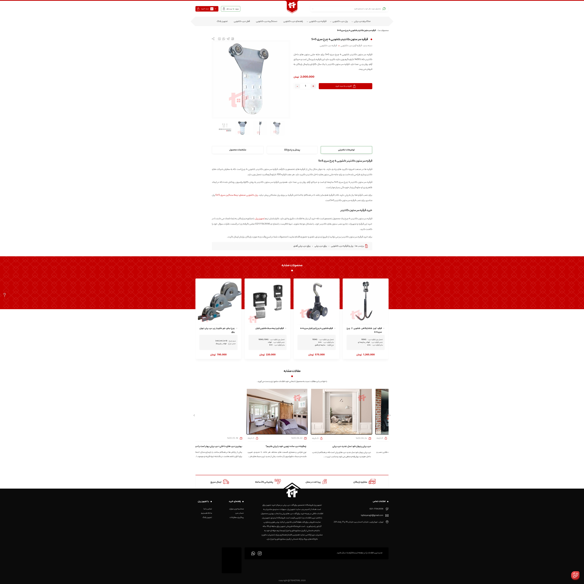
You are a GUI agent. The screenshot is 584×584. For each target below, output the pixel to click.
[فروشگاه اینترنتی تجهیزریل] (292, 9)
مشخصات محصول (237, 150)
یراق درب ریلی (321, 246)
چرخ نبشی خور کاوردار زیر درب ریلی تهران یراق (217, 330)
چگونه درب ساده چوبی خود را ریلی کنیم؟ (301, 446)
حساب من (239, 513)
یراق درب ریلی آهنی (302, 246)
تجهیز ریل (260, 219)
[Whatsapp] (253, 553)
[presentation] (390, 416)
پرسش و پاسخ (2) (292, 150)
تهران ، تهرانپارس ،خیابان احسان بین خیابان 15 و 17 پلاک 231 (359, 522)
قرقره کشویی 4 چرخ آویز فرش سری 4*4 (316, 328)
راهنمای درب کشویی (293, 21)
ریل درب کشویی (340, 21)
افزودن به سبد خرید (343, 86)
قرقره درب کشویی (317, 21)
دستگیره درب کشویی (266, 21)
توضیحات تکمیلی (346, 150)
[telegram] (228, 38)
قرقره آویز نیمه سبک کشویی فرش (269, 328)
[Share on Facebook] (232, 38)
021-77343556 (376, 508)
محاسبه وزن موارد (236, 508)
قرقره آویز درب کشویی (351, 45)
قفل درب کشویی (242, 21)
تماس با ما (207, 508)
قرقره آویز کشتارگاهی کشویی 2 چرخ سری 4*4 (364, 330)
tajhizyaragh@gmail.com (372, 515)
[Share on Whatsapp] (223, 38)
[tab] (346, 150)
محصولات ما (383, 30)
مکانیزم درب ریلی (362, 21)
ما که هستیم (206, 513)
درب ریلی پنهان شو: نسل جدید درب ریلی (366, 446)
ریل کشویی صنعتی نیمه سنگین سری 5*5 (236, 195)
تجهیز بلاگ (222, 21)
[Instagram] (259, 553)
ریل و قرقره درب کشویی (342, 246)
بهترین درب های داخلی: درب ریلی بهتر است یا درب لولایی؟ (229, 446)
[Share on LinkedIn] (219, 38)
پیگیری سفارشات (236, 517)
